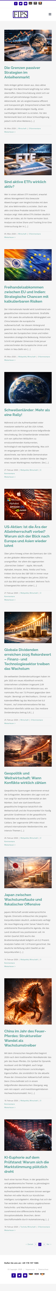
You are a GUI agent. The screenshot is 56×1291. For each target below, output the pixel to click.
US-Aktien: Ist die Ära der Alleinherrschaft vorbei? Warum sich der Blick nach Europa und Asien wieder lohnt (27, 536)
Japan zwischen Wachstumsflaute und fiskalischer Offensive (23, 899)
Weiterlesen (9, 132)
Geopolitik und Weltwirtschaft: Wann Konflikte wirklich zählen (25, 778)
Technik (23, 1227)
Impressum (30, 1269)
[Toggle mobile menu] (50, 14)
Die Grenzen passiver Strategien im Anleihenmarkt (22, 72)
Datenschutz (43, 1269)
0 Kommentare (35, 128)
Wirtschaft (22, 128)
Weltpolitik (22, 356)
